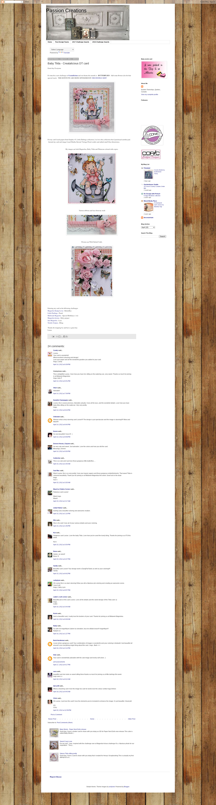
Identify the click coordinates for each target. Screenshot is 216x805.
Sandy (55, 566)
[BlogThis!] (59, 336)
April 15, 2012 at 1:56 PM (61, 526)
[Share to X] (62, 336)
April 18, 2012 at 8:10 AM (61, 679)
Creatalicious (73, 75)
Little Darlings (53, 313)
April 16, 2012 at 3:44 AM (61, 607)
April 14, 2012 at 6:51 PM (61, 381)
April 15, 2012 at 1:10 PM (61, 513)
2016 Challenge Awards (100, 42)
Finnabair (147, 168)
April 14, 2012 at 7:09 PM (61, 393)
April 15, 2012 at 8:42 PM (61, 573)
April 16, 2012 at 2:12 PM (61, 648)
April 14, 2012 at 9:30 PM (61, 451)
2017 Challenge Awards (80, 42)
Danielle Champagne (60, 400)
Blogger (126, 787)
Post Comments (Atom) (64, 722)
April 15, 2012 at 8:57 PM (61, 590)
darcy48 (56, 686)
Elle (54, 520)
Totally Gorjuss (53, 323)
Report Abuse (56, 777)
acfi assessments (59, 662)
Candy (55, 350)
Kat (54, 533)
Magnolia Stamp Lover (55, 311)
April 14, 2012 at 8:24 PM (61, 410)
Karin (55, 613)
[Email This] (57, 336)
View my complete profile (149, 94)
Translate (66, 53)
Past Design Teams (62, 42)
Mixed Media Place (150, 201)
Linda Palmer (58, 508)
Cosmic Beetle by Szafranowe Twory (159, 171)
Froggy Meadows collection (152, 195)
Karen (55, 431)
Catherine (56, 458)
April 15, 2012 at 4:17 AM (61, 501)
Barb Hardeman (59, 640)
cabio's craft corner (60, 597)
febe (54, 655)
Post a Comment (56, 714)
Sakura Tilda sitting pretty (68, 753)
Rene (55, 551)
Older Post (131, 719)
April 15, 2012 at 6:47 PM (61, 559)
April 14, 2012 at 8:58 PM (61, 437)
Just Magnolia (52, 320)
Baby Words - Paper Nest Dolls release (73, 729)
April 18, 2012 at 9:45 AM (61, 692)
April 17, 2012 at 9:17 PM (61, 665)
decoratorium (148, 217)
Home (50, 42)
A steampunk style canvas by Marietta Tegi (159, 204)
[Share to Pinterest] (66, 336)
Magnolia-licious (53, 318)
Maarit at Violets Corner (61, 489)
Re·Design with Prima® (152, 194)
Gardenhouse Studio (151, 184)
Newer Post (52, 719)
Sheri (55, 388)
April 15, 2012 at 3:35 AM (61, 482)
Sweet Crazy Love (66, 741)
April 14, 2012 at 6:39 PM (61, 364)
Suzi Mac (56, 470)
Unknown (56, 417)
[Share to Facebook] (64, 336)
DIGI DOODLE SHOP (99, 78)
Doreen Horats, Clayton (61, 444)
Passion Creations (66, 10)
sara (54, 671)
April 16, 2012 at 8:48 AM (61, 619)
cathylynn (56, 580)
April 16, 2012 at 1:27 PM (61, 634)
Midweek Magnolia (54, 315)
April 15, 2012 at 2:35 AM (61, 464)
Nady (55, 626)
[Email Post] (53, 336)
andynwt (112, 787)
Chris (55, 698)
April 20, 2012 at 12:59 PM (62, 710)
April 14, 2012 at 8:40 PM (61, 424)
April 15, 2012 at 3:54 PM (61, 545)
